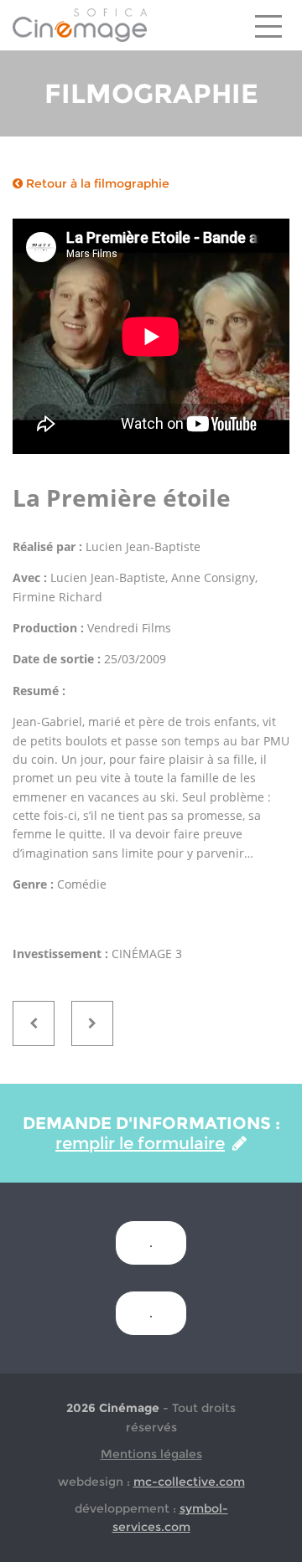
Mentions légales (151, 1453)
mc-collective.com (189, 1481)
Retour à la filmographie (96, 183)
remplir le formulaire (140, 1143)
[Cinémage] (80, 24)
